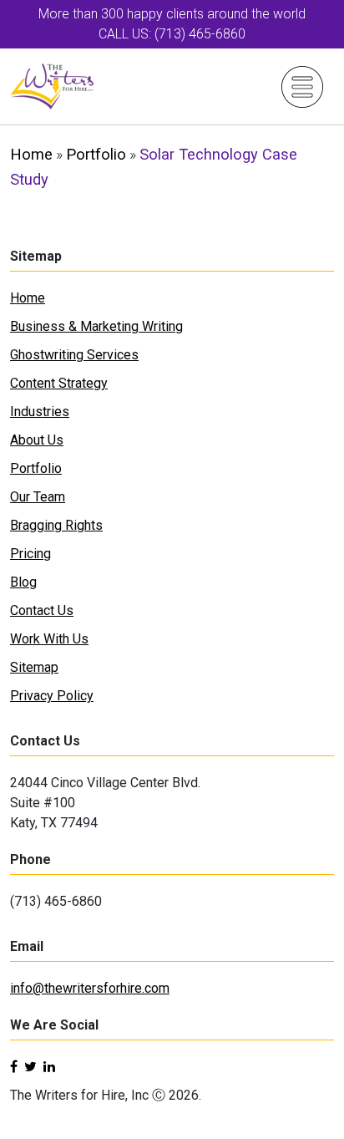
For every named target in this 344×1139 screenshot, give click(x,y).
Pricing (30, 554)
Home (31, 154)
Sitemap (34, 667)
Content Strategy (59, 383)
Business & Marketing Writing (96, 326)
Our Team (37, 497)
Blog (23, 582)
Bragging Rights (56, 525)
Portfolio (96, 154)
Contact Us (41, 610)
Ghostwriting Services (74, 355)
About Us (36, 440)
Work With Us (49, 639)
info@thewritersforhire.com (89, 988)
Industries (39, 411)
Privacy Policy (52, 696)
